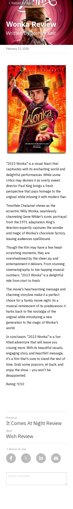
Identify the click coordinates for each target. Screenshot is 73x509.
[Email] (56, 458)
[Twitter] (26, 458)
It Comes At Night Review (34, 423)
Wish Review (19, 436)
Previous (11, 417)
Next (9, 431)
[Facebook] (11, 458)
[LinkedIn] (41, 458)
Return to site (21, 3)
